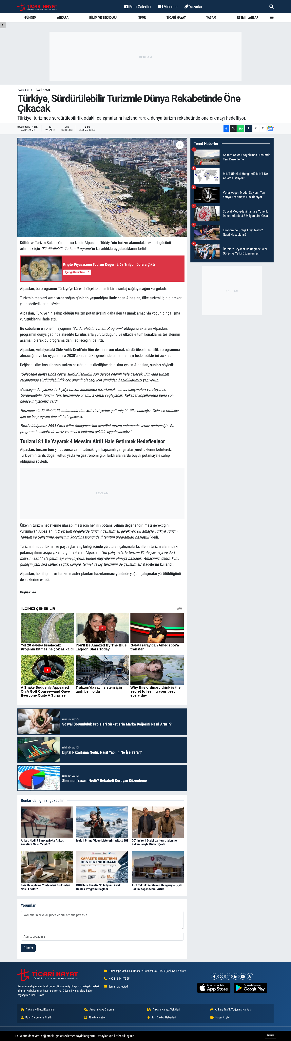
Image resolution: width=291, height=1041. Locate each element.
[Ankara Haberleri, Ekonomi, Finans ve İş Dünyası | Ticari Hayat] (37, 7)
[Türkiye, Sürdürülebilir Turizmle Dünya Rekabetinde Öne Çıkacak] (102, 187)
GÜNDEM (30, 17)
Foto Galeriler (140, 6)
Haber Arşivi (222, 1017)
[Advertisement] (145, 56)
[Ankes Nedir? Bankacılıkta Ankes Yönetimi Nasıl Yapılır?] (47, 822)
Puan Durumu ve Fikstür (38, 1017)
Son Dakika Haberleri (163, 1017)
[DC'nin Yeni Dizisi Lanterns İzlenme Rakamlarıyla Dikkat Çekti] (158, 822)
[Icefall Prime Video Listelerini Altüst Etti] (102, 822)
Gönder (28, 948)
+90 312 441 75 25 (119, 978)
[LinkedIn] (235, 976)
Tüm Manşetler (97, 1017)
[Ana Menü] (272, 17)
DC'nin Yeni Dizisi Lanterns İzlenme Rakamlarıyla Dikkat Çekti (154, 842)
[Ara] (271, 7)
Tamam (270, 1035)
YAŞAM (211, 17)
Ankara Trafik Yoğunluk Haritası (233, 1009)
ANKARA (62, 17)
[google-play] (250, 988)
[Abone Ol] (270, 128)
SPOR (142, 17)
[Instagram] (228, 976)
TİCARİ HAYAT (176, 17)
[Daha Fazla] (248, 128)
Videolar (171, 6)
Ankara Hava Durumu (101, 1009)
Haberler (23, 89)
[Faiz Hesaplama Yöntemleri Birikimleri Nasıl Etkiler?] (47, 866)
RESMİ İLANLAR (247, 17)
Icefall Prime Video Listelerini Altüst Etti (102, 840)
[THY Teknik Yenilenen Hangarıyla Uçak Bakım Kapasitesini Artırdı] (158, 866)
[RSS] (250, 976)
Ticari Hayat (42, 89)
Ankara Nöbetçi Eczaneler (40, 1009)
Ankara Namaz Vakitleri (166, 1009)
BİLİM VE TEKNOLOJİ (103, 17)
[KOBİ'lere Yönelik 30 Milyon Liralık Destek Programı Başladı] (102, 866)
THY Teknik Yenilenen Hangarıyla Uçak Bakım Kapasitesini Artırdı (157, 887)
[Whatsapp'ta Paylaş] (240, 128)
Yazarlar (195, 6)
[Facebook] (214, 976)
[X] (221, 976)
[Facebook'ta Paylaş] (226, 128)
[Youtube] (243, 976)
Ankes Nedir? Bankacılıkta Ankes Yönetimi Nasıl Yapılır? (42, 842)
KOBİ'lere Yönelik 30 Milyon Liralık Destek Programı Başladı (98, 887)
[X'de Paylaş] (233, 128)
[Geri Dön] (3, 25)
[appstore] (213, 988)
